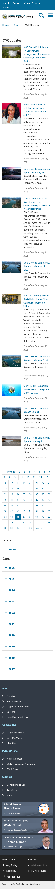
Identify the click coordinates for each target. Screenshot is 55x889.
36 (30, 494)
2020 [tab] (12, 635)
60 (30, 511)
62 (43, 511)
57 (11, 511)
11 (21, 477)
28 (30, 488)
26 (18, 488)
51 (24, 505)
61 (36, 511)
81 (11, 527)
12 (28, 477)
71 (49, 516)
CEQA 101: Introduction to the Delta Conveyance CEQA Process (36, 389)
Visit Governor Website (12, 813)
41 (11, 499)
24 (5, 488)
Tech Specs (12, 789)
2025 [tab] (12, 579)
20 (30, 482)
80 (5, 527)
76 (30, 522)
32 (5, 494)
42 (18, 499)
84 (30, 527)
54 (43, 505)
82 (18, 527)
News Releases (14, 758)
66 (18, 516)
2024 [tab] (12, 590)
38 (43, 494)
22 (43, 482)
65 (11, 516)
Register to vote (15, 732)
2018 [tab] (12, 658)
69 (36, 516)
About (6, 3)
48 (5, 505)
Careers (11, 711)
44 (30, 499)
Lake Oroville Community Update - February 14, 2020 (36, 266)
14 (40, 477)
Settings (7, 7)
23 (49, 482)
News (17, 25)
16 (5, 482)
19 (24, 482)
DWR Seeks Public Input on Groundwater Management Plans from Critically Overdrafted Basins (36, 54)
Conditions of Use (16, 784)
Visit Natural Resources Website (15, 830)
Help (9, 795)
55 (49, 505)
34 (18, 494)
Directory (12, 696)
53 (36, 505)
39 (49, 494)
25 (11, 488)
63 (49, 511)
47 (49, 499)
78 (43, 522)
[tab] (27, 549)
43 (24, 499)
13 (34, 477)
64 (5, 516)
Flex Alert (12, 743)
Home (5, 25)
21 (36, 482)
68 (30, 516)
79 (49, 522)
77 (36, 522)
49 (11, 505)
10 (15, 477)
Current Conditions (32, 3)
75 (24, 522)
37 (36, 494)
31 (49, 488)
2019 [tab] (12, 646)
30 (43, 488)
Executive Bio (14, 701)
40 (5, 499)
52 (30, 505)
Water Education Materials (21, 763)
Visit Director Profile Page (13, 847)
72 (5, 522)
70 (43, 516)
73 (11, 522)
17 (11, 482)
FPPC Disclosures (37, 870)
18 (18, 482)
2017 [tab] (12, 669)
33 (11, 494)
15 (47, 477)
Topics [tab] (12, 549)
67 (24, 516)
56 (5, 511)
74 (18, 522)
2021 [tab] (12, 624)
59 (24, 511)
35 (24, 494)
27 (24, 488)
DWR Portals (13, 769)
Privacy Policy (10, 865)
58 (18, 511)
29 (36, 488)
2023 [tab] (12, 601)
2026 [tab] (12, 567)
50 (18, 505)
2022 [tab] (12, 612)
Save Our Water (15, 737)
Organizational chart (18, 706)
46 (43, 499)
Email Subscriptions (17, 716)
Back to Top (8, 859)
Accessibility (9, 870)
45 (36, 499)
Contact (16, 3)
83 (24, 527)
